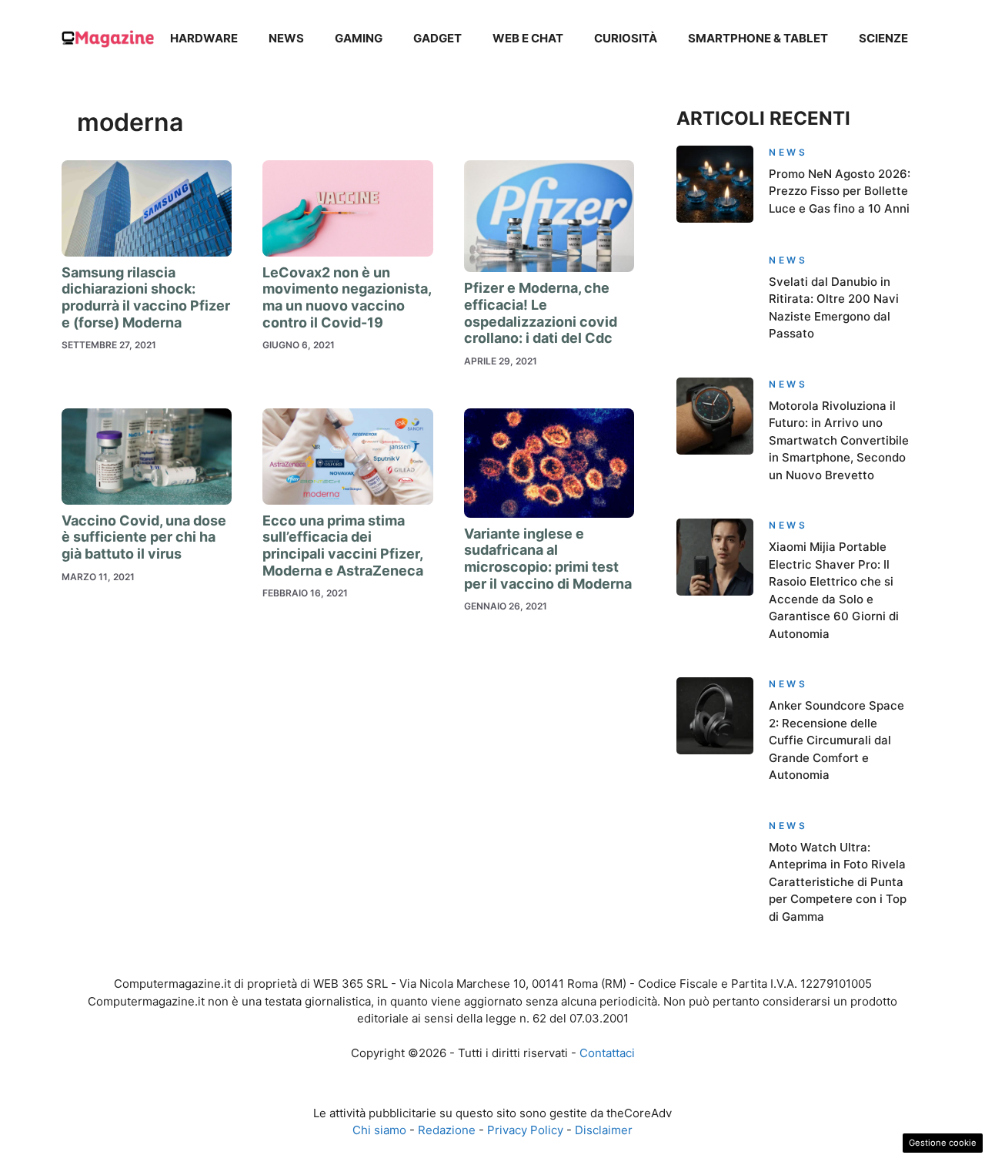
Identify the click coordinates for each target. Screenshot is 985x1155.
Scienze (883, 38)
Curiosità (625, 38)
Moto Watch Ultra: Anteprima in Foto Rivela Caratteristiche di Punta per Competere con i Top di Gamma (838, 882)
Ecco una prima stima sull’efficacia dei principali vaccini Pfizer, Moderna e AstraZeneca (342, 545)
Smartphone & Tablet (758, 38)
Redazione (447, 1130)
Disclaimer (604, 1130)
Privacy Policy (525, 1130)
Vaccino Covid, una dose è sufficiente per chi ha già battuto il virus (144, 537)
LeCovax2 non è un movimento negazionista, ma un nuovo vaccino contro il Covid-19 (346, 297)
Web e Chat (527, 38)
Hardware (204, 38)
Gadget (437, 38)
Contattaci (607, 1053)
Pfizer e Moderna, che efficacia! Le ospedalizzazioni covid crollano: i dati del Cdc (540, 313)
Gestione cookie (943, 1142)
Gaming (358, 38)
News (286, 38)
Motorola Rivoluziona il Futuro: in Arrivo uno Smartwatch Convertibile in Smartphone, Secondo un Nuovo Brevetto (839, 440)
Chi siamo (379, 1130)
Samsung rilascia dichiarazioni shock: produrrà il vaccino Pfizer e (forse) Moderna (146, 297)
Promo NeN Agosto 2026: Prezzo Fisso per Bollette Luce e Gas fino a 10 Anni (839, 191)
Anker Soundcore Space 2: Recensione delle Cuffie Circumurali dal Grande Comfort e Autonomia (836, 740)
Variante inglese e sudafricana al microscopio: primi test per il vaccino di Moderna (548, 558)
